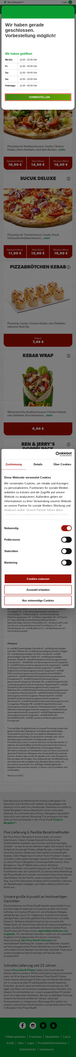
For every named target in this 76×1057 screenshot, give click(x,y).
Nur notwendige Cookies (38, 600)
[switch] (66, 540)
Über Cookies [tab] (62, 464)
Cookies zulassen (38, 578)
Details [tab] (38, 464)
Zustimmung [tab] (14, 464)
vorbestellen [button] (39, 97)
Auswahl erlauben (38, 589)
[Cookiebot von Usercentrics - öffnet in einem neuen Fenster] (55, 454)
